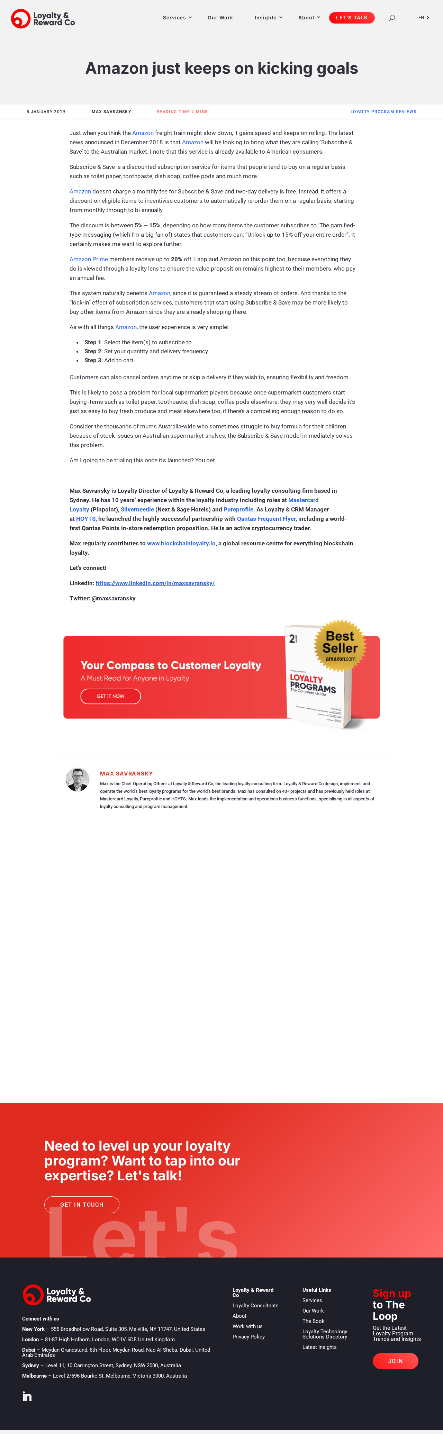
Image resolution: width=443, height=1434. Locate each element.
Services (174, 17)
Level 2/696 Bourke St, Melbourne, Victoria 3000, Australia (120, 1376)
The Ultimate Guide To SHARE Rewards (117, 919)
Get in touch (81, 1204)
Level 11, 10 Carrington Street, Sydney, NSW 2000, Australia (113, 1365)
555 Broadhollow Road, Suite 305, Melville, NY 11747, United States (128, 1329)
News (75, 1044)
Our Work (220, 17)
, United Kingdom (110, 1339)
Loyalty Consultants (256, 1306)
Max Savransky (126, 773)
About (306, 17)
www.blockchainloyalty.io (181, 543)
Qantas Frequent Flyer (266, 518)
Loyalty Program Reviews (383, 111)
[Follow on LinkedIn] (26, 1396)
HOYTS (86, 518)
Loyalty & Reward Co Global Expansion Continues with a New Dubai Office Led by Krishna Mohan (217, 1028)
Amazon (143, 132)
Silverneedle (137, 509)
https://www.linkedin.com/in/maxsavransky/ (155, 583)
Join (395, 1361)
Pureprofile (238, 509)
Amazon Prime (89, 259)
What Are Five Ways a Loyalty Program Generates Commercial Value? (179, 971)
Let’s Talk (352, 17)
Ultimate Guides (90, 929)
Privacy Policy (249, 1337)
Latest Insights (319, 1347)
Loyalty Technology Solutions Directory (324, 1334)
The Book (313, 1321)
